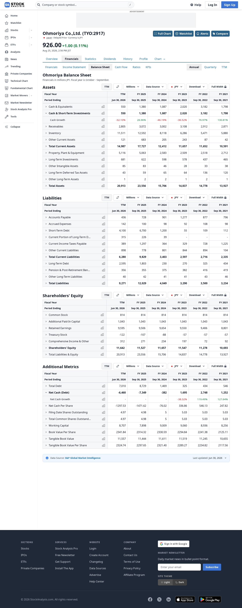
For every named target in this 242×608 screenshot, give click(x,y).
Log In (212, 5)
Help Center (96, 581)
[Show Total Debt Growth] (46, 386)
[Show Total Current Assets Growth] (46, 146)
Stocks (25, 548)
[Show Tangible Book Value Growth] (46, 438)
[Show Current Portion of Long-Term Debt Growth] (46, 237)
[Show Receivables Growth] (46, 126)
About (127, 548)
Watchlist (185, 33)
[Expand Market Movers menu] (31, 95)
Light (167, 582)
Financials (71, 59)
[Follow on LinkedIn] (168, 599)
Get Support (62, 561)
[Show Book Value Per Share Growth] (46, 432)
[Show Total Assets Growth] (46, 185)
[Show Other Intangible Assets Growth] (46, 166)
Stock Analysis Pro (66, 548)
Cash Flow (121, 67)
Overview (52, 59)
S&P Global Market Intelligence (82, 457)
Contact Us (130, 555)
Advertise (95, 575)
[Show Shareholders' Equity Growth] (46, 348)
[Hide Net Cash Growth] (46, 392)
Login (92, 548)
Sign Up (229, 5)
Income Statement (74, 67)
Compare (222, 33)
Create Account (98, 555)
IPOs (24, 555)
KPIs (148, 67)
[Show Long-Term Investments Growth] (46, 159)
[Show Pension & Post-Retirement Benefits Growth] (46, 270)
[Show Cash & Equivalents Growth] (46, 106)
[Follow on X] (159, 599)
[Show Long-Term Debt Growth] (46, 263)
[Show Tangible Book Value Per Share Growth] (46, 445)
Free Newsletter (65, 555)
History (127, 59)
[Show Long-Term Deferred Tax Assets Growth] (46, 172)
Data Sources (97, 568)
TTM (224, 67)
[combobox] (84, 4)
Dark (181, 582)
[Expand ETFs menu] (31, 44)
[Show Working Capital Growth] (46, 425)
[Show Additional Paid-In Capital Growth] (46, 321)
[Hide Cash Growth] (46, 113)
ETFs (24, 561)
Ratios (136, 67)
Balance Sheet (100, 67)
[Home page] (14, 5)
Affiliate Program (134, 575)
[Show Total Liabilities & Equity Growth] (46, 354)
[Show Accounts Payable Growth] (46, 217)
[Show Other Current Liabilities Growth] (46, 250)
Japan (49, 37)
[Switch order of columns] (117, 87)
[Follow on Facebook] (150, 599)
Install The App (64, 568)
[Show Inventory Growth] (46, 133)
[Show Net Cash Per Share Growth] (46, 405)
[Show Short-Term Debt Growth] (46, 230)
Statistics (90, 59)
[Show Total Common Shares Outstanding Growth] (46, 419)
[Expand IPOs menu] (31, 37)
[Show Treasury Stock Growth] (46, 334)
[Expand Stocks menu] (31, 30)
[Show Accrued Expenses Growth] (46, 224)
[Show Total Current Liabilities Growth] (46, 256)
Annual (194, 67)
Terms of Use (132, 561)
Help (197, 5)
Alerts (204, 33)
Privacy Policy (132, 568)
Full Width (217, 86)
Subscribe (212, 567)
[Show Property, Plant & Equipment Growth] (46, 152)
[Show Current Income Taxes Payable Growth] (46, 243)
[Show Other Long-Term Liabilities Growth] (46, 276)
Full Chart (164, 33)
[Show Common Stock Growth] (46, 315)
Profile (143, 59)
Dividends (110, 59)
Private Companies (32, 568)
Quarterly (210, 67)
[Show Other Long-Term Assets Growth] (46, 179)
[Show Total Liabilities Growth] (46, 283)
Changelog (96, 561)
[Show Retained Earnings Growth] (46, 328)
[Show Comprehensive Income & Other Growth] (46, 341)
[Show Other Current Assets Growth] (46, 139)
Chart (158, 59)
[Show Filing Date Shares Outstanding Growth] (46, 412)
